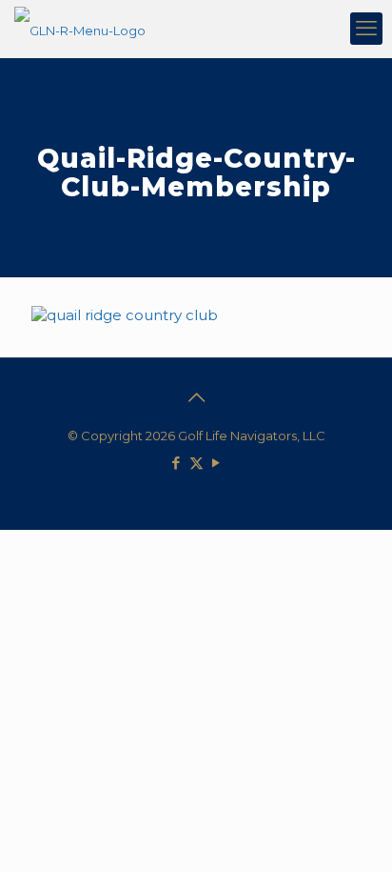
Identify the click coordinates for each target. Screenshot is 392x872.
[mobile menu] (366, 28)
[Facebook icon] (176, 463)
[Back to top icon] (196, 397)
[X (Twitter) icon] (196, 463)
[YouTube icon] (216, 463)
